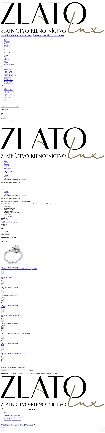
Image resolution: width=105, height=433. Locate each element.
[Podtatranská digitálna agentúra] (33, 410)
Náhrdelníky (7, 52)
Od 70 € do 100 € (8, 90)
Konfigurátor (7, 46)
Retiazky (6, 59)
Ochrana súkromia (40, 373)
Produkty (6, 42)
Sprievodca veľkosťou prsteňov (12, 415)
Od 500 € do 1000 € (9, 94)
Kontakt (6, 45)
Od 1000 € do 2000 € (9, 95)
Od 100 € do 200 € (9, 91)
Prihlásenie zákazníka (9, 412)
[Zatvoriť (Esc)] (6, 430)
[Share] (3, 427)
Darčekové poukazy (9, 64)
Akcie (5, 39)
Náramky (6, 53)
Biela (5, 218)
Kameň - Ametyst (8, 83)
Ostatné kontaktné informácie (27, 424)
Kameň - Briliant (8, 80)
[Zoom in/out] (6, 427)
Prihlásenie (3, 118)
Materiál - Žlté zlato (9, 74)
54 (6, 225)
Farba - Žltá (7, 78)
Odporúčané (7, 41)
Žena (7, 224)
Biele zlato (8, 219)
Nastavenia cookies (6, 422)
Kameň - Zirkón (8, 81)
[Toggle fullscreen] (4, 427)
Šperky (6, 62)
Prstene (6, 58)
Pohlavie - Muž (8, 71)
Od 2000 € (7, 97)
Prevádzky (6, 44)
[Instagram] (2, 408)
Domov (6, 175)
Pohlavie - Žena (8, 69)
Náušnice (6, 55)
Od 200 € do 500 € (9, 93)
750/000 (8, 221)
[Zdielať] (4, 430)
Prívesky (6, 56)
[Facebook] (1, 408)
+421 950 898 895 (14, 424)
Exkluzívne (4, 100)
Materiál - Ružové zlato (10, 75)
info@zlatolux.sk (5, 424)
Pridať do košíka (5, 234)
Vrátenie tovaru (8, 418)
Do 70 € (6, 88)
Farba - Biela (7, 77)
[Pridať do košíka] (2, 272)
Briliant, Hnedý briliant (11, 222)
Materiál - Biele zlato (9, 72)
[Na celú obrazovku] (3, 430)
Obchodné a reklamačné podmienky (13, 417)
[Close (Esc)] (1, 427)
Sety (5, 61)
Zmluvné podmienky (52, 373)
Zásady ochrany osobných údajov (12, 420)
